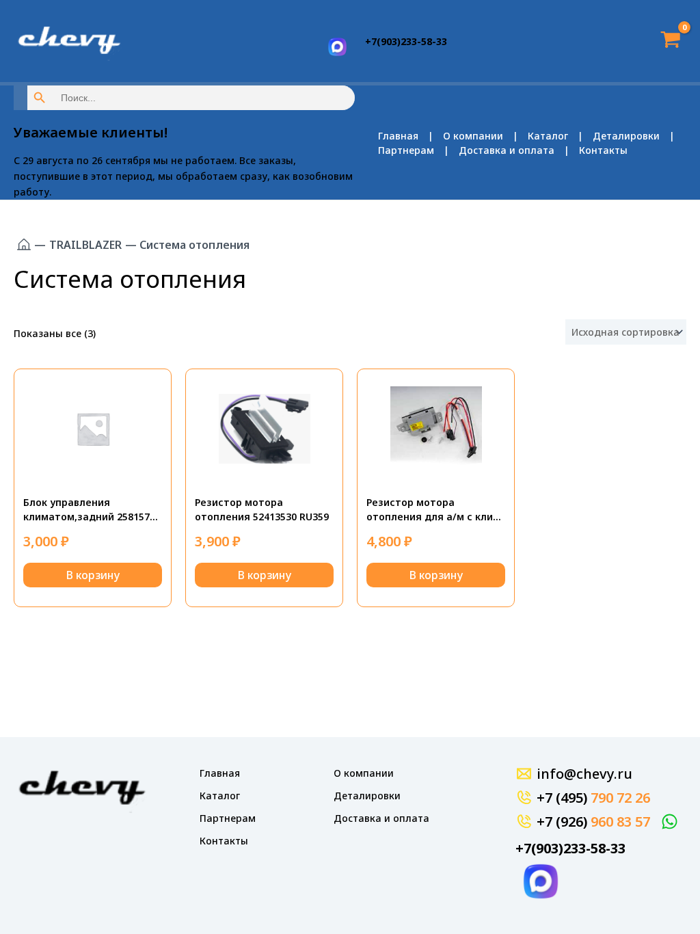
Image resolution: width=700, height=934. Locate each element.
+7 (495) (593, 797)
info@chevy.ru (584, 774)
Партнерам (406, 150)
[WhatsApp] (671, 821)
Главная (398, 135)
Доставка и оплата (506, 150)
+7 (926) (593, 821)
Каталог (548, 135)
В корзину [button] (93, 575)
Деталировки (626, 135)
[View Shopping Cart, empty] (665, 40)
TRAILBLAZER (85, 245)
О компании (473, 135)
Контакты (603, 150)
